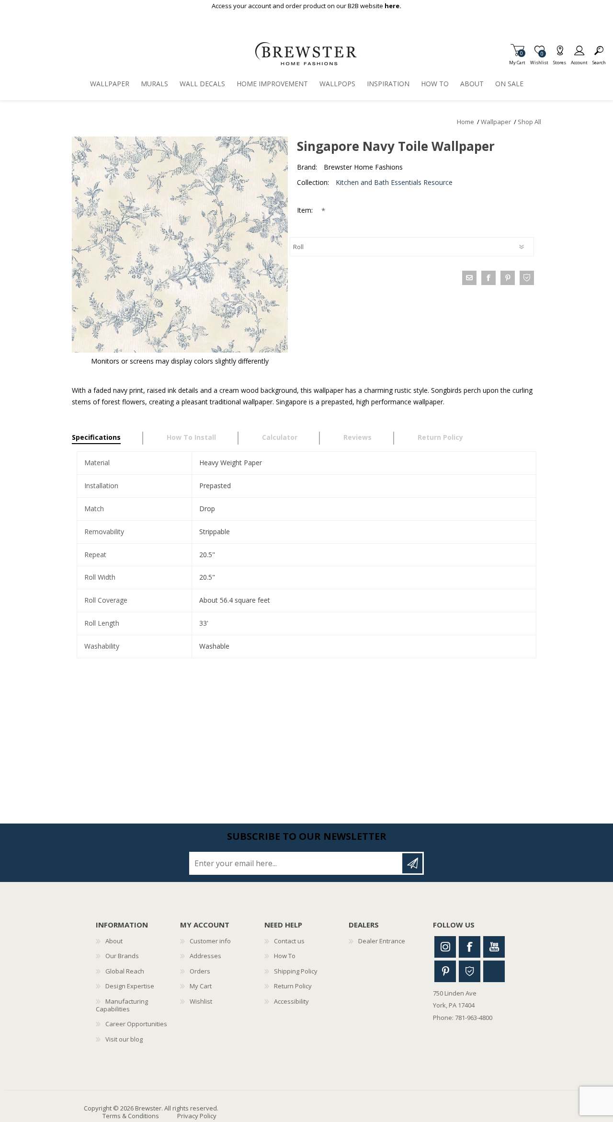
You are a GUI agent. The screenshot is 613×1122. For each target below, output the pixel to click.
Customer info (210, 941)
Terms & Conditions (130, 1115)
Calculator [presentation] (279, 437)
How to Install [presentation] (191, 437)
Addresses (205, 955)
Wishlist (201, 1001)
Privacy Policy (196, 1115)
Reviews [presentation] (357, 437)
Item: (306, 210)
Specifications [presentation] (96, 437)
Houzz (469, 971)
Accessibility (291, 1001)
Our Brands (122, 955)
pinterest (507, 278)
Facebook (469, 947)
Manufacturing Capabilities (122, 1005)
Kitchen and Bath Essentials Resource (394, 182)
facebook (488, 278)
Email (469, 278)
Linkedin (494, 971)
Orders (200, 971)
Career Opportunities (136, 1023)
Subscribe (412, 863)
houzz (527, 278)
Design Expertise (129, 986)
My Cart (517, 59)
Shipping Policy (296, 971)
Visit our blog (124, 1039)
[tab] (107, 438)
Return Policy (293, 986)
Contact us (289, 941)
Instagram (445, 947)
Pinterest (445, 971)
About (114, 941)
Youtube (494, 947)
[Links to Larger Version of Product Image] (180, 245)
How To (284, 955)
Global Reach (124, 971)
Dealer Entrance (381, 941)
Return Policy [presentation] (440, 437)
